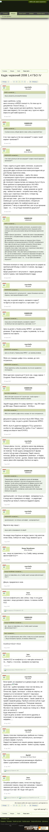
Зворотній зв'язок (36, 821)
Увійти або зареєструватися (37, 1)
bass (28, 593)
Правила (41, 16)
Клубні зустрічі (23, 16)
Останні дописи (6, 16)
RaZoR (28, 755)
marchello (28, 87)
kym (28, 654)
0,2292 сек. (15, 825)
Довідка (31, 13)
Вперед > (35, 81)
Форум (13, 13)
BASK (28, 150)
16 (30, 81)
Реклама (33, 16)
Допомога (45, 821)
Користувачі (22, 13)
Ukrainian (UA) (5, 818)
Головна (5, 13)
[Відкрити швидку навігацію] (46, 71)
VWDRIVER (28, 123)
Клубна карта (41, 13)
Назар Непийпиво (28, 548)
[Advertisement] (24, 43)
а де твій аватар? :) (40, 809)
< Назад (4, 81)
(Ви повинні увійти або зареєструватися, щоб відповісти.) (31, 803)
